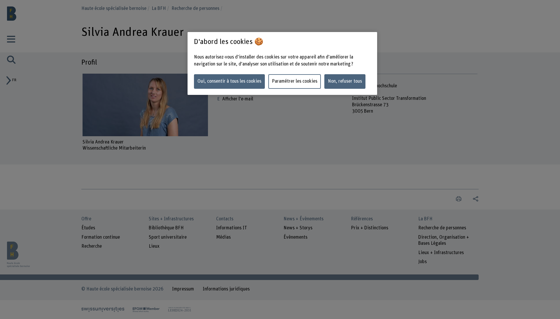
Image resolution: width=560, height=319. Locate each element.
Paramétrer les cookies (294, 81)
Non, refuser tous (345, 81)
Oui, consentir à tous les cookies (229, 81)
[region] (282, 63)
